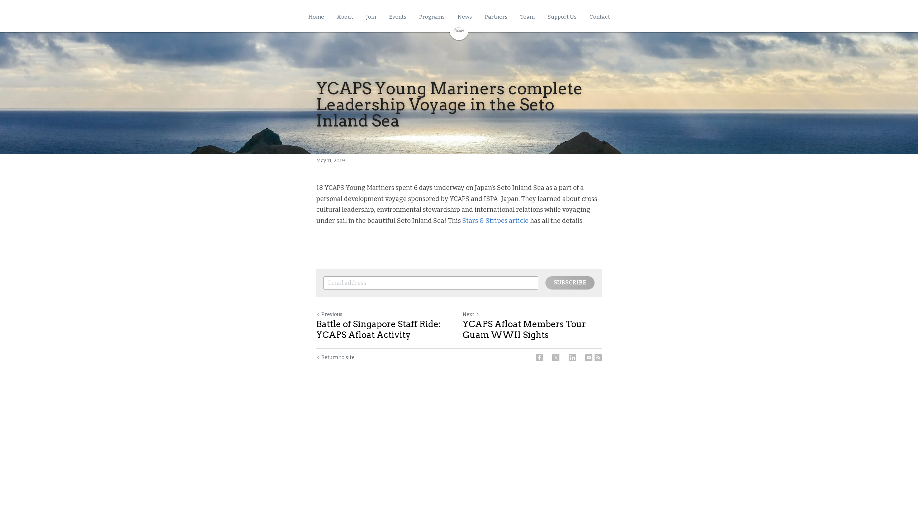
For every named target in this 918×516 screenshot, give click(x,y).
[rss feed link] (598, 357)
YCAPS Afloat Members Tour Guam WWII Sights (524, 329)
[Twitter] (555, 357)
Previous (331, 314)
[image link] (459, 30)
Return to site (338, 357)
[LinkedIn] (572, 357)
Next (468, 314)
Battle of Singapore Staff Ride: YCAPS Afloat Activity (378, 329)
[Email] (588, 357)
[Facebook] (539, 357)
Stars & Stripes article (496, 221)
